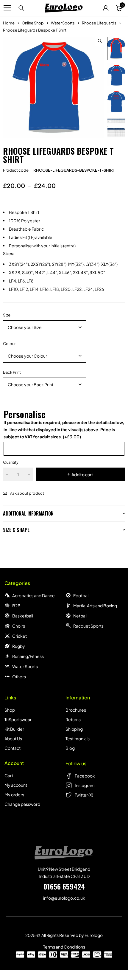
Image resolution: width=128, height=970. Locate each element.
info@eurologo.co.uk (64, 898)
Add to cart (82, 474)
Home (9, 23)
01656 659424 (64, 886)
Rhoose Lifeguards (99, 23)
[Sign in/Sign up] (106, 8)
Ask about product (27, 493)
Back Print (12, 372)
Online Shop (33, 23)
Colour (9, 343)
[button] (99, 41)
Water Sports (63, 23)
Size (6, 315)
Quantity (10, 462)
